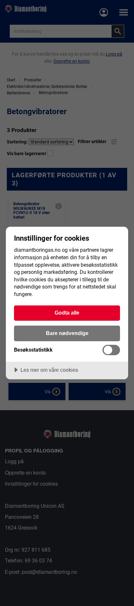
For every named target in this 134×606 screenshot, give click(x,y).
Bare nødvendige (67, 333)
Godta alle (67, 313)
